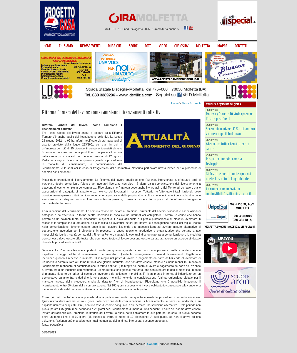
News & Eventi (191, 103)
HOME (47, 46)
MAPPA (222, 46)
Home (175, 103)
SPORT (133, 46)
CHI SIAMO (66, 46)
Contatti (152, 344)
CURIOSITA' (181, 46)
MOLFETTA (203, 46)
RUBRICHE (115, 46)
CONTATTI (241, 46)
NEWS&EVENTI (90, 46)
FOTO (148, 46)
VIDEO (163, 46)
